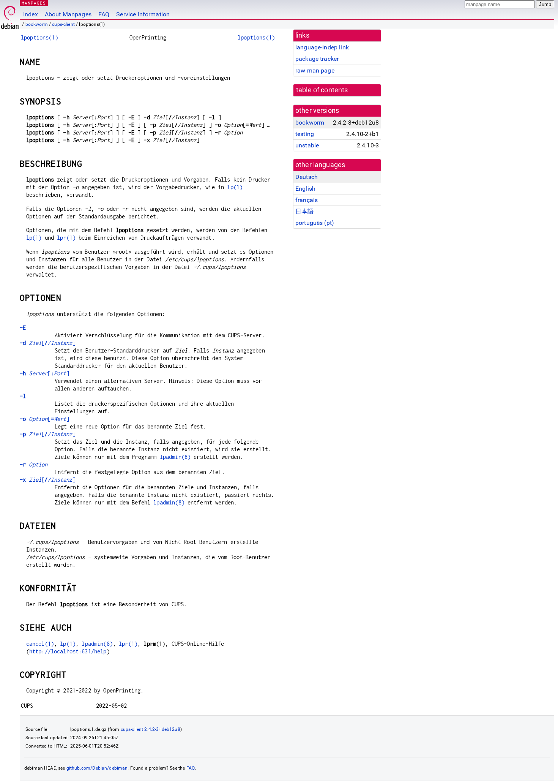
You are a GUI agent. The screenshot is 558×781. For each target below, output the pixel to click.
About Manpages (68, 14)
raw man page (314, 70)
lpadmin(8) (175, 457)
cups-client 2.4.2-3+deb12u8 (150, 729)
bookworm (36, 24)
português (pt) (314, 222)
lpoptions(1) (39, 37)
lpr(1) (66, 237)
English (305, 188)
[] (48, 343)
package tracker (317, 58)
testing (304, 134)
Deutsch (306, 176)
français (306, 200)
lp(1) (235, 187)
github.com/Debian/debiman (97, 768)
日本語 (304, 211)
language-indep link (322, 47)
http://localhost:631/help (68, 651)
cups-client (63, 24)
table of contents (322, 90)
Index (30, 14)
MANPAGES (34, 2)
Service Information (143, 14)
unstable (307, 145)
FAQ (103, 14)
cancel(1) (40, 643)
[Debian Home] (9, 15)
